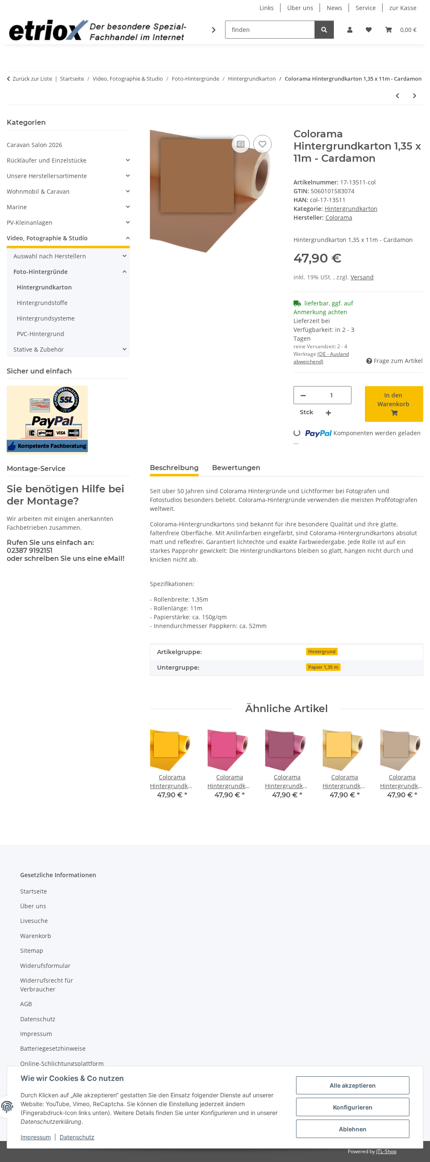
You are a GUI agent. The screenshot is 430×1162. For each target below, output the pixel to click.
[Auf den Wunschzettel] (262, 144)
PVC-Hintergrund (40, 334)
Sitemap (31, 950)
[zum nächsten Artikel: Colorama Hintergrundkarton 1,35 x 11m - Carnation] (414, 96)
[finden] (324, 30)
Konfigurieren (352, 1107)
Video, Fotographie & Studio (47, 238)
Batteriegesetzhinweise (53, 1048)
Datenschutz (77, 1137)
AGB (26, 1004)
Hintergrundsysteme (46, 318)
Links (267, 8)
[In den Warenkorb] (156, 123)
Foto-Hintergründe (40, 272)
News (334, 8)
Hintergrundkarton (351, 209)
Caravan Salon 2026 (34, 145)
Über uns (300, 8)
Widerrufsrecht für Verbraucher (46, 984)
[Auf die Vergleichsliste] (240, 144)
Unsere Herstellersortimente (47, 176)
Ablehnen (353, 1129)
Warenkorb (35, 936)
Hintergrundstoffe (42, 303)
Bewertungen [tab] (236, 468)
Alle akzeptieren (353, 1085)
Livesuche (34, 921)
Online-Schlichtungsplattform (62, 1063)
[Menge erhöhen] (328, 412)
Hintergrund (322, 652)
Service (366, 8)
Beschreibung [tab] (174, 468)
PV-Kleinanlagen (29, 222)
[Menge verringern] (303, 395)
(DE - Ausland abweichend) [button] (321, 357)
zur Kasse (403, 8)
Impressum (36, 1137)
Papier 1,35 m (323, 667)
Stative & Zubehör (38, 349)
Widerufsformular (45, 966)
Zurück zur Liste (32, 78)
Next (410, 769)
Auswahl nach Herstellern (49, 256)
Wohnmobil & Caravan (38, 191)
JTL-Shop (386, 1151)
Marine (17, 207)
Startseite (33, 891)
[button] (350, 29)
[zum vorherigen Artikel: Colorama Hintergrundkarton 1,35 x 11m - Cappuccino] (397, 96)
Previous (164, 769)
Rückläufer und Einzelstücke (47, 160)
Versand (362, 277)
